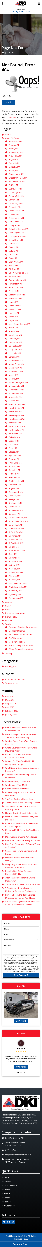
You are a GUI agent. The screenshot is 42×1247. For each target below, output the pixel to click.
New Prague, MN (16, 415)
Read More (21, 1067)
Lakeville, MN (15, 338)
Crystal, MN (14, 243)
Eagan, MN (13, 258)
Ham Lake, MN (15, 298)
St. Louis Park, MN (17, 550)
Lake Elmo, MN (15, 335)
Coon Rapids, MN (16, 232)
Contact (8, 602)
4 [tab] (23, 1072)
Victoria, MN (14, 565)
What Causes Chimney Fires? (17, 788)
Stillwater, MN (15, 558)
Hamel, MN (14, 302)
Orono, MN (14, 441)
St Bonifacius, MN (16, 528)
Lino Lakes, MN (15, 346)
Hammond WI (15, 305)
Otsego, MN (14, 452)
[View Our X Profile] (13, 1222)
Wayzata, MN (14, 576)
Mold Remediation (17, 642)
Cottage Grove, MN (17, 236)
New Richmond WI (17, 419)
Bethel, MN (14, 163)
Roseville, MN (15, 495)
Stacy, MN (13, 554)
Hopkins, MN (14, 313)
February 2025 (11, 711)
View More (21, 1021)
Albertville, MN (15, 141)
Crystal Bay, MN (16, 240)
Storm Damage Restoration (21, 645)
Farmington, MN (16, 283)
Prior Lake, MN (15, 463)
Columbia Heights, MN (19, 229)
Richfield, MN (14, 473)
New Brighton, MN (17, 408)
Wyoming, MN (15, 594)
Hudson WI (13, 316)
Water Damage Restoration (21, 649)
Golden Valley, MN (17, 294)
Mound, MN (14, 400)
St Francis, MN (15, 536)
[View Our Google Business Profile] (4, 1222)
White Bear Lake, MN (18, 587)
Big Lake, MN (15, 167)
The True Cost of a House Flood (19, 799)
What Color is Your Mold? (16, 785)
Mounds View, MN (17, 404)
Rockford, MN (15, 484)
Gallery (8, 606)
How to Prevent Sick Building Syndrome (22, 840)
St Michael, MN (15, 539)
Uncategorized (11, 666)
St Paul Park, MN (16, 543)
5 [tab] (26, 1072)
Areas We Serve (12, 138)
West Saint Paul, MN (18, 583)
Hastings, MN (15, 309)
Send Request (20, 975)
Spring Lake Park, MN (18, 521)
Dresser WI (14, 254)
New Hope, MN (15, 411)
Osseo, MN (13, 448)
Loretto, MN (14, 357)
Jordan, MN (14, 331)
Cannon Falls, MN (16, 196)
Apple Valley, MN (16, 152)
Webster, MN (14, 579)
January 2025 (11, 714)
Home (7, 609)
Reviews (8, 620)
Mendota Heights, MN (18, 382)
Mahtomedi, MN (16, 360)
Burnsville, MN (15, 189)
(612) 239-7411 (21, 11)
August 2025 (10, 703)
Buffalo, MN (14, 185)
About (8, 134)
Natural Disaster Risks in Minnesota (21, 813)
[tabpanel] (21, 1054)
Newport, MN (15, 422)
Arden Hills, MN (15, 156)
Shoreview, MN (15, 506)
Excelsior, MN (15, 276)
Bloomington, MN (16, 174)
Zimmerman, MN (16, 598)
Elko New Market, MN (18, 273)
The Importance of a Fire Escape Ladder (22, 802)
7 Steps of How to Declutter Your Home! (22, 884)
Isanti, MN (13, 327)
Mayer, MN (14, 375)
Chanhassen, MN (16, 210)
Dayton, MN (14, 247)
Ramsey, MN (14, 466)
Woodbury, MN (15, 590)
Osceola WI (13, 444)
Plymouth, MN (15, 455)
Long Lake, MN (15, 349)
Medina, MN (14, 378)
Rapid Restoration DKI (15, 679)
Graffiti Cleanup (16, 638)
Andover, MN (14, 145)
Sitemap (8, 653)
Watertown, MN (16, 572)
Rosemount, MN (16, 492)
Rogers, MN (14, 488)
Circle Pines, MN (16, 221)
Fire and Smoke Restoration (21, 634)
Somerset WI (14, 514)
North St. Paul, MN (17, 430)
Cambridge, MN (16, 192)
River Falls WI (14, 477)
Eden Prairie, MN (16, 262)
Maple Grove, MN (16, 364)
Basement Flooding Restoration (23, 627)
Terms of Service (24, 958)
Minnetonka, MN (16, 389)
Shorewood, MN (16, 510)
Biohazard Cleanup (17, 631)
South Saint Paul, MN (18, 517)
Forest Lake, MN (16, 287)
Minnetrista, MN (16, 393)
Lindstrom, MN (15, 342)
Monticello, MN (15, 397)
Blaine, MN (13, 170)
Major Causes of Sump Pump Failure (21, 837)
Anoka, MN (14, 148)
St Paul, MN (14, 547)
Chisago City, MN (16, 218)
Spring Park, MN (16, 525)
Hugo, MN (13, 320)
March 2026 (10, 700)
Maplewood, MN (16, 371)
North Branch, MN (17, 426)
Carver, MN (14, 199)
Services (8, 624)
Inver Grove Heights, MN (20, 324)
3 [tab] (21, 1072)
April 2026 (9, 696)
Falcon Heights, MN (17, 280)
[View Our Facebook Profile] (8, 1222)
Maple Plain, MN (16, 368)
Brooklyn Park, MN (17, 181)
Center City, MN (16, 203)
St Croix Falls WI (16, 532)
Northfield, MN (15, 433)
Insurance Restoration (15, 613)
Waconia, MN (14, 568)
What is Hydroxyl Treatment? (18, 781)
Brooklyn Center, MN (18, 178)
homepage (11, 117)
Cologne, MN (14, 225)
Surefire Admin (11, 683)
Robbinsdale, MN (16, 481)
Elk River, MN (14, 269)
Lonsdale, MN (15, 353)
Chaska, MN (14, 214)
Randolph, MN (15, 470)
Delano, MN (14, 251)
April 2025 (9, 707)
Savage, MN (14, 499)
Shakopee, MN (15, 503)
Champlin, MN (15, 207)
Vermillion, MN (15, 561)
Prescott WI (14, 459)
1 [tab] (15, 1072)
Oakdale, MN (14, 437)
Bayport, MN (14, 159)
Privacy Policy (11, 617)
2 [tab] (18, 1072)
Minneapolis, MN (16, 386)
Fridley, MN (14, 291)
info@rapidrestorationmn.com (18, 1154)
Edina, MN (13, 265)
